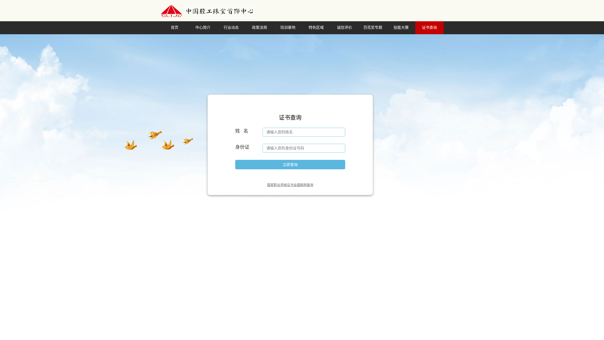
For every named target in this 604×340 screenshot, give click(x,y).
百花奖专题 (372, 28)
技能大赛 (401, 28)
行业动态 (231, 28)
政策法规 (259, 28)
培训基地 (287, 28)
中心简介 (202, 28)
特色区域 (316, 28)
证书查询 (429, 28)
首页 (174, 28)
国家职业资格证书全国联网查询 (290, 185)
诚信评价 (344, 28)
